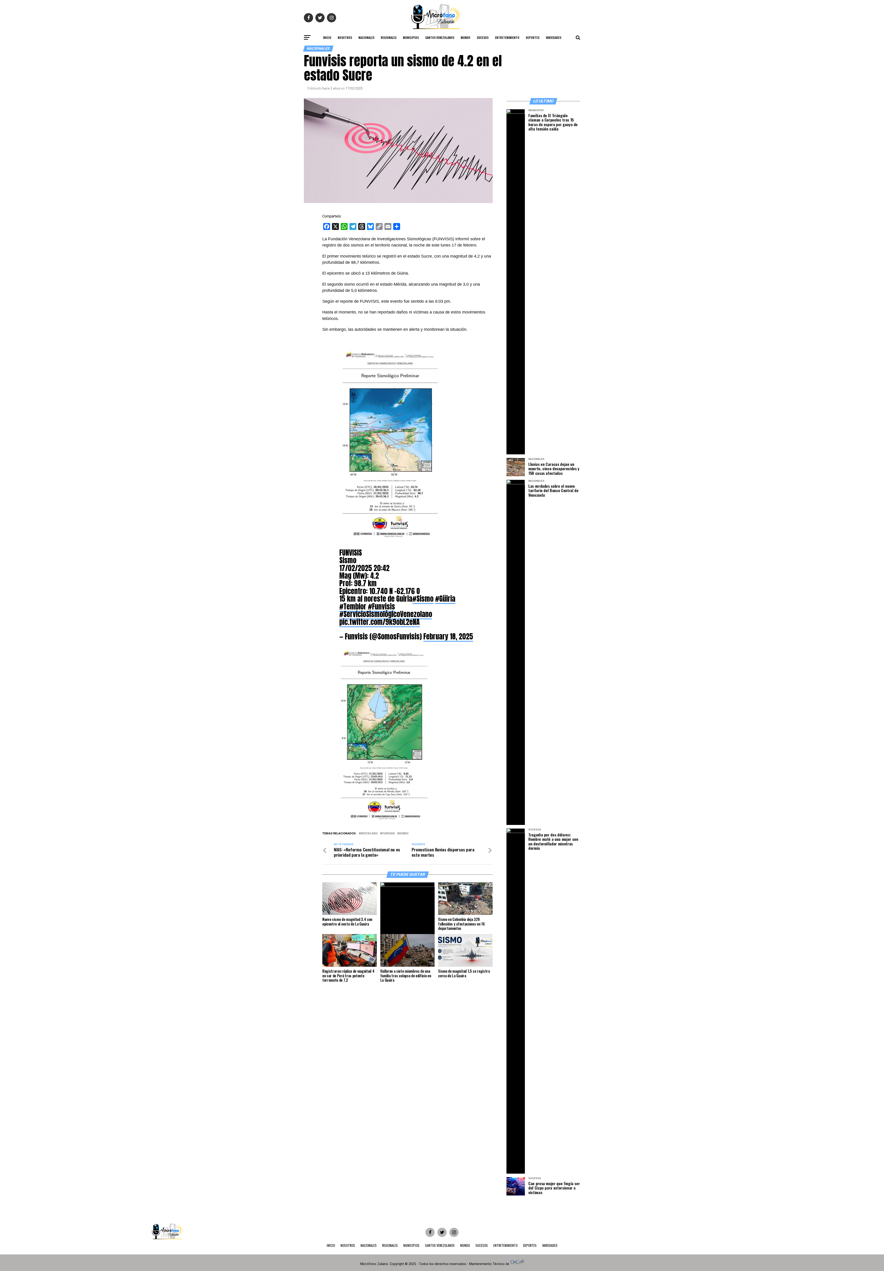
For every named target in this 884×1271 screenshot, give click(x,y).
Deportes (532, 37)
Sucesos (483, 37)
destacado (369, 833)
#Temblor (352, 606)
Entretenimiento (507, 37)
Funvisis (388, 833)
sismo (403, 833)
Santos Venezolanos (439, 37)
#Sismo (422, 598)
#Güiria (445, 598)
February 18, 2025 (448, 636)
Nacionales (366, 37)
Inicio (327, 37)
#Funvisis (381, 606)
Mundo (465, 37)
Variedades (553, 37)
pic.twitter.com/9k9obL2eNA (379, 622)
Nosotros (345, 37)
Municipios (411, 37)
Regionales (388, 37)
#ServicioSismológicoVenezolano (385, 614)
